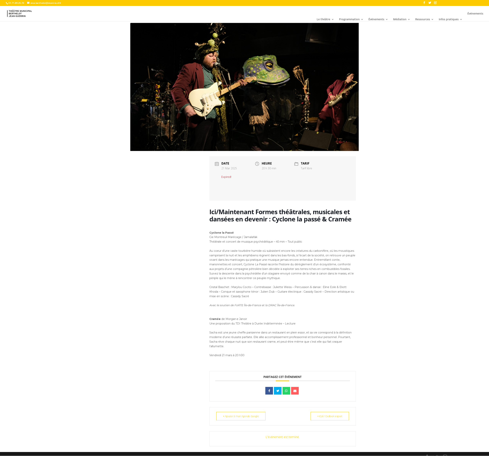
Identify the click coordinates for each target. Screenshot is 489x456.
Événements (376, 19)
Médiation (399, 19)
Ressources (422, 19)
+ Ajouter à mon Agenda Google (241, 416)
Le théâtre (323, 19)
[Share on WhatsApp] (286, 391)
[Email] (295, 391)
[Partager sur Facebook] (269, 391)
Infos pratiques (449, 19)
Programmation (349, 19)
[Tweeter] (278, 391)
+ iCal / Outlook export (329, 416)
